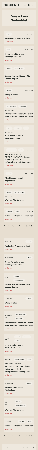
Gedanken (9, 211)
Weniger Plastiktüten (14, 200)
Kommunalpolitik (19, 68)
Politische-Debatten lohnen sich (19, 216)
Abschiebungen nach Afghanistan (14, 179)
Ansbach (9, 34)
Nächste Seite (29, 226)
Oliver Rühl (12, 5)
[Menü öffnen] (25, 5)
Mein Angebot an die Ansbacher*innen (14, 137)
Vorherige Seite (9, 226)
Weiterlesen (9, 42)
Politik (8, 49)
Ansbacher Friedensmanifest (17, 38)
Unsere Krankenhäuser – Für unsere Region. (17, 77)
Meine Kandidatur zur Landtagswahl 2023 (14, 55)
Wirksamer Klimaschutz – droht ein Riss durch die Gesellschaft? (19, 115)
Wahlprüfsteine (11, 94)
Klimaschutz (23, 106)
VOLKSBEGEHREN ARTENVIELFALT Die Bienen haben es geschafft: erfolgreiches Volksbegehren (17, 158)
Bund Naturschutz (11, 106)
